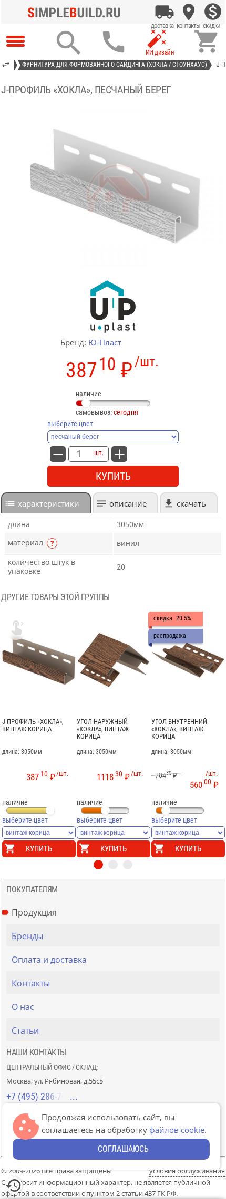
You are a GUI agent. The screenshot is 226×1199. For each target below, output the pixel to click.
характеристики (48, 503)
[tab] (46, 502)
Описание (128, 503)
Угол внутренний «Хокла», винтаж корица (179, 729)
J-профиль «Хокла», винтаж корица (33, 725)
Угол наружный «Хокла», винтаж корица (103, 729)
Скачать (191, 503)
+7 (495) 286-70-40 (42, 1096)
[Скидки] (213, 12)
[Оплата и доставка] (164, 12)
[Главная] (77, 12)
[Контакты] (189, 12)
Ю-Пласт (104, 342)
